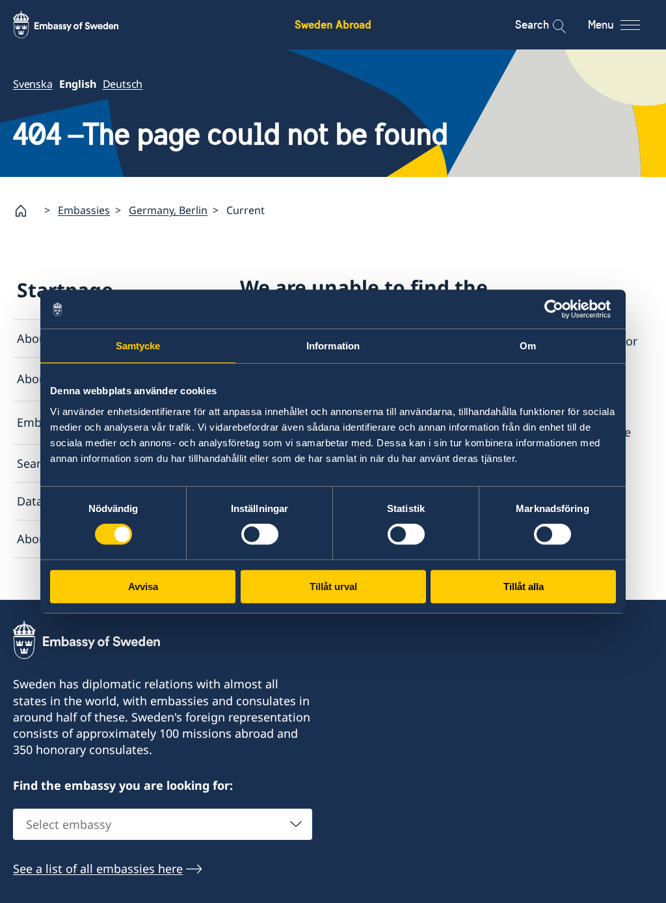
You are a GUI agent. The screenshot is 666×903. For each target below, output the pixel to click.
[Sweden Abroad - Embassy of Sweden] (78, 24)
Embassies (84, 210)
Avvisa (143, 586)
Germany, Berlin (168, 210)
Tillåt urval (333, 586)
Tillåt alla (523, 586)
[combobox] (162, 824)
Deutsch (123, 84)
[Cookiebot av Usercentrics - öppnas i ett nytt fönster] (559, 309)
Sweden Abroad (333, 24)
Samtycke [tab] (138, 345)
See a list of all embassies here (98, 868)
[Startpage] (26, 211)
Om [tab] (528, 345)
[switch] (259, 534)
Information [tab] (333, 345)
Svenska (33, 84)
